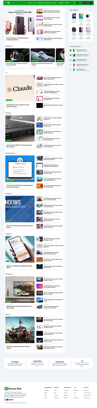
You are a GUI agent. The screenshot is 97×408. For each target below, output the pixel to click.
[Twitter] (7, 400)
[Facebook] (12, 400)
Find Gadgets (86, 3)
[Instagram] (10, 400)
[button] (5, 3)
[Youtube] (5, 400)
